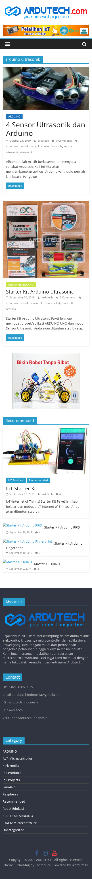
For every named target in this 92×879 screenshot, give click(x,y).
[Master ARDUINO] (17, 562)
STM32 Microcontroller (20, 823)
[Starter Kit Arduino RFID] (22, 525)
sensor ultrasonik (41, 303)
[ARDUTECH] (44, 611)
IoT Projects (11, 780)
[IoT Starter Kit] (46, 430)
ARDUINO (14, 116)
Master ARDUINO (47, 564)
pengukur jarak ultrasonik (46, 146)
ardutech (44, 141)
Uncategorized (13, 830)
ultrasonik (26, 152)
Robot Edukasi (13, 808)
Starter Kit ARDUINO (20, 285)
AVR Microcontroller (17, 758)
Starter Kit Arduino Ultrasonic (40, 291)
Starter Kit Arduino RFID (62, 527)
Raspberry (10, 794)
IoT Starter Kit (21, 488)
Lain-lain (9, 787)
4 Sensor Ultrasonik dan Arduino (45, 129)
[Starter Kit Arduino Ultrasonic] (46, 203)
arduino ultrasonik (17, 146)
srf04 (57, 303)
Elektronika (11, 766)
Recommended (38, 480)
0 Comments (63, 141)
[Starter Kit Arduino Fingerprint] (27, 541)
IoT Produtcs (16, 480)
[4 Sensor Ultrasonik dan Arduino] (46, 69)
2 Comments (67, 297)
